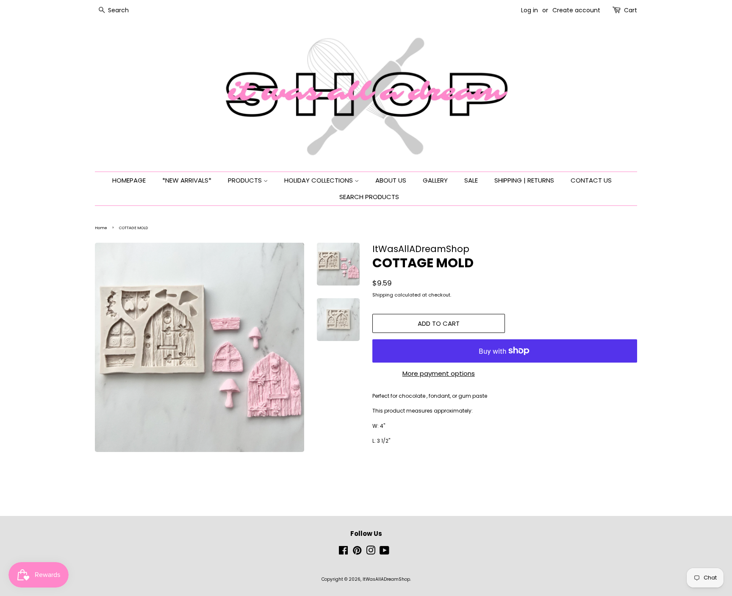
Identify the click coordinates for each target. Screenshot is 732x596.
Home (101, 227)
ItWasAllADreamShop (386, 579)
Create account (576, 10)
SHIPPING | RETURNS (524, 180)
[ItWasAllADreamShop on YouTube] (384, 552)
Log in (529, 10)
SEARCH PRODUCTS (369, 196)
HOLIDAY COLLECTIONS (319, 180)
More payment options (438, 373)
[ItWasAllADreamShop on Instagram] (370, 552)
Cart (630, 10)
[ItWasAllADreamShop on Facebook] (343, 552)
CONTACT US (591, 180)
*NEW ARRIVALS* (186, 180)
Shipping (382, 294)
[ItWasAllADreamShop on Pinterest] (357, 552)
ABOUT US (390, 180)
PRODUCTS (245, 180)
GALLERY (435, 180)
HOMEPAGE (129, 180)
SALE (471, 180)
